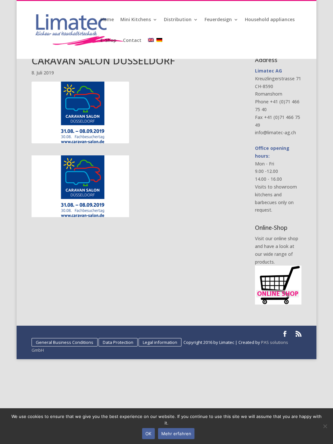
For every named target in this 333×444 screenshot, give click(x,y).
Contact (132, 40)
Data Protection (118, 342)
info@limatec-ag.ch (275, 132)
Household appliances (270, 19)
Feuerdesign (218, 19)
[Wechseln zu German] (160, 48)
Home (107, 19)
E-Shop (108, 40)
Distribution (178, 19)
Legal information (160, 342)
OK (148, 433)
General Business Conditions (64, 342)
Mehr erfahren (176, 433)
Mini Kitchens (135, 19)
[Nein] (325, 426)
